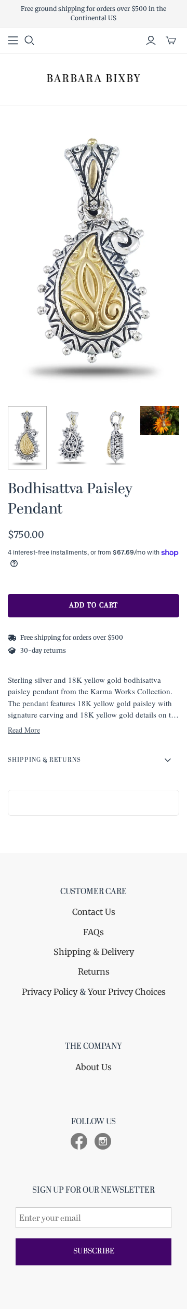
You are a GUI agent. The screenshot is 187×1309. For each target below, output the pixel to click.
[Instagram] (103, 1141)
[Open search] (29, 40)
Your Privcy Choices (127, 992)
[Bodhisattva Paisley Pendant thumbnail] (27, 437)
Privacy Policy (49, 992)
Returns (94, 971)
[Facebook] (79, 1141)
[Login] (150, 40)
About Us (93, 1067)
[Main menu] (13, 40)
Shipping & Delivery (94, 952)
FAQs (93, 932)
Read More (24, 730)
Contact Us (93, 912)
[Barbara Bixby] (93, 78)
